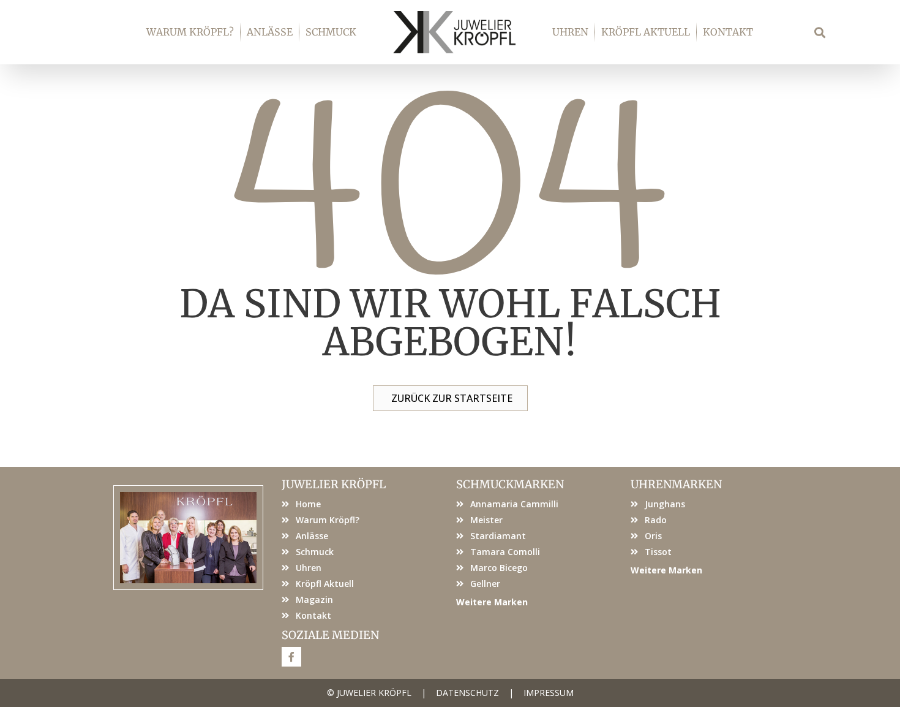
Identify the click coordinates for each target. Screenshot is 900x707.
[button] (820, 32)
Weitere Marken (492, 602)
